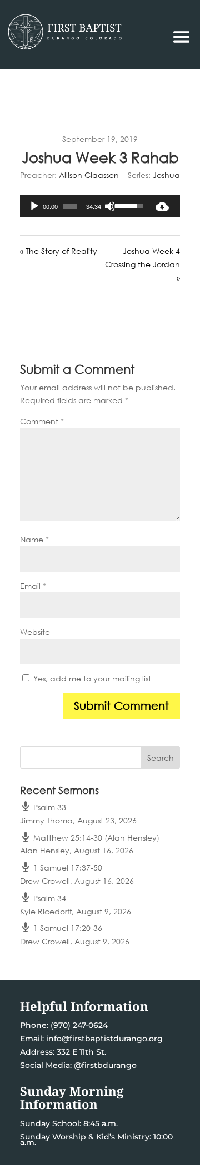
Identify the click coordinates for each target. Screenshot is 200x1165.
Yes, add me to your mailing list (91, 678)
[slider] (70, 206)
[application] (82, 206)
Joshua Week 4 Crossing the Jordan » (142, 264)
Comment (42, 421)
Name (34, 539)
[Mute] (110, 206)
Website (35, 632)
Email (33, 586)
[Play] (34, 206)
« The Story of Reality (58, 251)
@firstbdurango (105, 1065)
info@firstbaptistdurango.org (104, 1039)
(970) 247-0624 (78, 1025)
